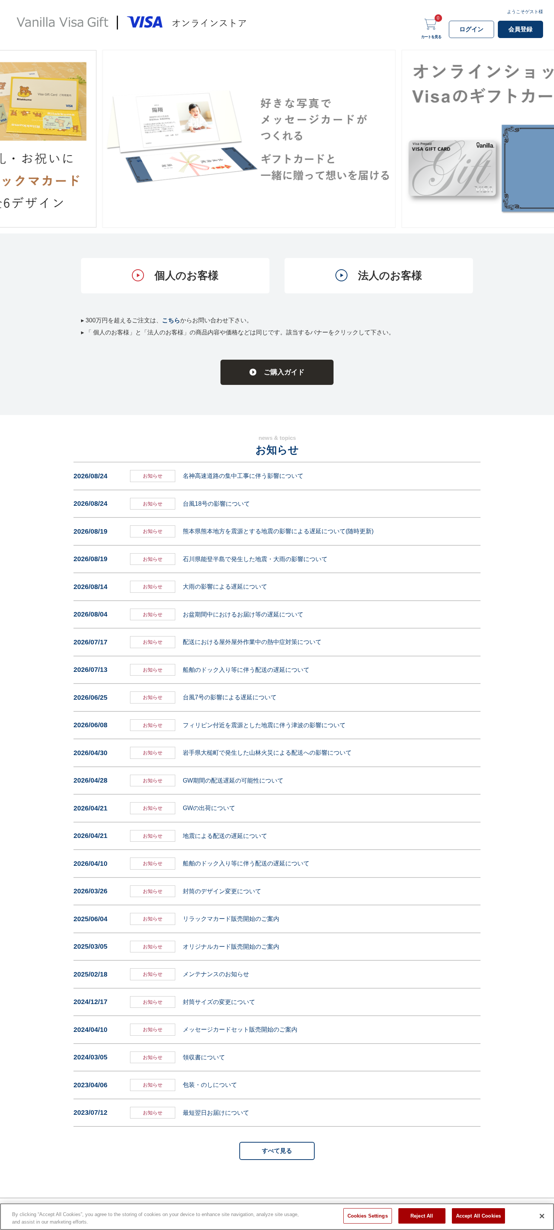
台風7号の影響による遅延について (230, 697)
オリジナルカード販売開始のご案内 (231, 946)
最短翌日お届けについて (216, 1112)
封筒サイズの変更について (219, 1002)
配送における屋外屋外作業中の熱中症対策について (252, 642)
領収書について (204, 1057)
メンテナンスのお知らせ (216, 974)
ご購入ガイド (284, 372)
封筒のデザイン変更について (222, 891)
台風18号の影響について (216, 504)
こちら (171, 320)
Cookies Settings (367, 1216)
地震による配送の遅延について (225, 836)
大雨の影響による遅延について (225, 586)
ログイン (471, 29)
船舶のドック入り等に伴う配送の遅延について (246, 670)
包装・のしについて (210, 1085)
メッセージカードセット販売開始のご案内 (240, 1029)
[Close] (542, 1216)
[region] (277, 1216)
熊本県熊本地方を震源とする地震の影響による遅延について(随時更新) (278, 531)
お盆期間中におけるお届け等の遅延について (243, 614)
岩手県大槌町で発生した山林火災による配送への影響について (267, 752)
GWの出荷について (209, 808)
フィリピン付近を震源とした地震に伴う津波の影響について (264, 725)
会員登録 (520, 29)
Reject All (421, 1216)
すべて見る (277, 1151)
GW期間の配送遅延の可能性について (233, 780)
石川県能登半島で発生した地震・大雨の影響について (255, 559)
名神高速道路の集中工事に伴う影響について (243, 476)
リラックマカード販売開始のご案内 (231, 919)
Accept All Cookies (478, 1216)
